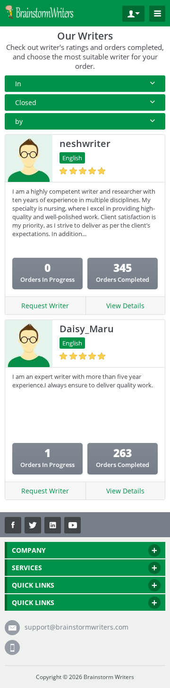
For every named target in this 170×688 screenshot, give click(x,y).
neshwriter (85, 143)
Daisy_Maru (87, 328)
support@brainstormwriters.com (76, 626)
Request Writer (45, 305)
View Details (125, 305)
